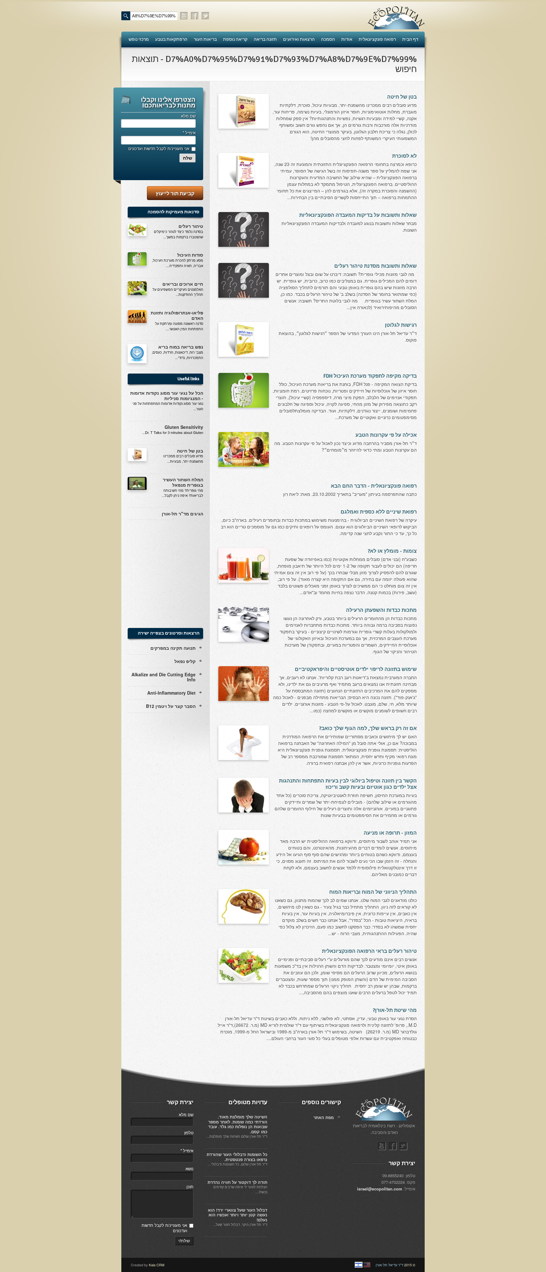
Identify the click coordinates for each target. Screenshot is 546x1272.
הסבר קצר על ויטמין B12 (171, 706)
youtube (184, 16)
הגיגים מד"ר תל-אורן (182, 513)
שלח (187, 158)
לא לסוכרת (404, 156)
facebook (195, 16)
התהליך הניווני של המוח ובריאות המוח (373, 892)
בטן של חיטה (402, 97)
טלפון (188, 1132)
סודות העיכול (190, 255)
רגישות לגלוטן (401, 325)
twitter (205, 16)
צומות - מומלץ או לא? (392, 551)
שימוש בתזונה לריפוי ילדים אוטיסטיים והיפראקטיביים (356, 669)
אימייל (189, 133)
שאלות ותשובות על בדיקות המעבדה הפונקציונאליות (358, 215)
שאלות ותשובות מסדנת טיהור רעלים (375, 266)
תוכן (189, 1187)
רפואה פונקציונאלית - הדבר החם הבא (374, 486)
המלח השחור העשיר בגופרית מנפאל (183, 482)
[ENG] (366, 1264)
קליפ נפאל (185, 661)
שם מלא (188, 116)
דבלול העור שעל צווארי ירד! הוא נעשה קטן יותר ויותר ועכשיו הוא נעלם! (237, 1215)
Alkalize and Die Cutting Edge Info (163, 677)
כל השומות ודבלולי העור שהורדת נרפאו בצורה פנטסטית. (237, 1156)
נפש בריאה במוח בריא (180, 347)
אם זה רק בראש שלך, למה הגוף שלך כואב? (368, 728)
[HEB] (358, 1264)
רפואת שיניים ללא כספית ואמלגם (379, 512)
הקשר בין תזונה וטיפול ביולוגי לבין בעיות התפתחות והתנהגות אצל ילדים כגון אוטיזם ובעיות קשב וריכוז (348, 784)
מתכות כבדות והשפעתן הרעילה (381, 610)
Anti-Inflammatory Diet (171, 693)
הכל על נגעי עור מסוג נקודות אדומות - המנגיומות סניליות (166, 395)
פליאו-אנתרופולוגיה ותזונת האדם (177, 315)
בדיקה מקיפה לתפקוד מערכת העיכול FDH (370, 376)
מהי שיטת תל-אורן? (395, 1010)
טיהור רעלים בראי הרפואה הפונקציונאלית (369, 951)
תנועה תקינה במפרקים (173, 648)
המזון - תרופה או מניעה (390, 833)
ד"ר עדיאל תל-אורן (389, 1264)
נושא (189, 1168)
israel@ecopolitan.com (379, 1189)
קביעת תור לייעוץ (175, 193)
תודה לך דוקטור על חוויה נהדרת (237, 1182)
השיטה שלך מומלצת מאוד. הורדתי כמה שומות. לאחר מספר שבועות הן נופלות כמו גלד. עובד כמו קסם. (237, 1124)
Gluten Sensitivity (184, 427)
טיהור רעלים (191, 226)
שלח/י (184, 1240)
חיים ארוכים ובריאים (182, 284)
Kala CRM (156, 1264)
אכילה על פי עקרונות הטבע (386, 435)
